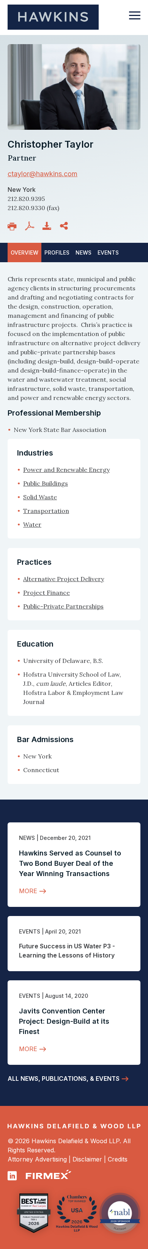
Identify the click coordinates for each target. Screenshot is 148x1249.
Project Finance (46, 592)
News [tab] (83, 252)
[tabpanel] (74, 354)
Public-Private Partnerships (63, 606)
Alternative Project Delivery (63, 579)
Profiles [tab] (56, 252)
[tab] (108, 252)
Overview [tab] (24, 252)
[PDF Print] (31, 226)
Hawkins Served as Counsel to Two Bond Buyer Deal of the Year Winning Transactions (70, 863)
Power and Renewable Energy (66, 469)
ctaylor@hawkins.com (42, 174)
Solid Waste (40, 497)
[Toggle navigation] (134, 19)
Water (32, 524)
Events (29, 931)
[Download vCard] (49, 226)
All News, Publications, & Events (64, 1078)
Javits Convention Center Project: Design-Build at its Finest (64, 1021)
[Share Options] (65, 226)
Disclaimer (87, 1159)
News (27, 838)
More (28, 891)
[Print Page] (14, 226)
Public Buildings (45, 483)
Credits (118, 1159)
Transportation (46, 511)
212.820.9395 (26, 198)
